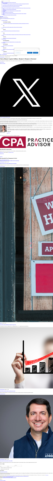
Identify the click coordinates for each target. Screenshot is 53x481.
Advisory (3, 8)
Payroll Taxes (17, 6)
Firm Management (5, 10)
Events (9, 13)
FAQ (27, 476)
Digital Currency (21, 34)
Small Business (17, 23)
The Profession (3, 11)
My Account (12, 2)
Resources (3, 46)
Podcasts (17, 13)
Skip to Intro (1, 16)
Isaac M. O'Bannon (2, 166)
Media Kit (18, 476)
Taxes (4, 5)
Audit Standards (23, 23)
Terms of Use (22, 476)
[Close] (38, 49)
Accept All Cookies (36, 52)
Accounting (4, 23)
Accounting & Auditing (4, 20)
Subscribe (1, 156)
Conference (3, 14)
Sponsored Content (20, 13)
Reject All (30, 52)
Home (2, 1)
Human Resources (9, 6)
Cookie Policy (25, 476)
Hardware (24, 34)
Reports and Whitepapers (13, 13)
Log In (5, 2)
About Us (3, 2)
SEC (28, 23)
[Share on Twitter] (26, 116)
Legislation (10, 5)
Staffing (20, 10)
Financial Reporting (9, 23)
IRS (8, 5)
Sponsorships (14, 477)
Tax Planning (20, 5)
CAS (6, 9)
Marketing (11, 10)
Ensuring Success (5, 477)
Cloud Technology (16, 34)
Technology (4, 34)
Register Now (2, 152)
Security (27, 34)
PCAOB (26, 23)
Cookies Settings (18, 52)
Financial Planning (9, 9)
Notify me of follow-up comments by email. (6, 467)
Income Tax (6, 5)
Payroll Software (14, 6)
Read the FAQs (2, 153)
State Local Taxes (16, 5)
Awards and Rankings (10, 12)
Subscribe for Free (8, 2)
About (8, 476)
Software (29, 34)
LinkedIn (4, 480)
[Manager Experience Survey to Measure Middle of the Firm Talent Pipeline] (9, 160)
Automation (12, 34)
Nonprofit (13, 23)
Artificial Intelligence (8, 34)
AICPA (9, 10)
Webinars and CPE (5, 13)
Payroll (4, 6)
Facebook (1, 480)
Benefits (6, 6)
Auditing (20, 23)
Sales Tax (13, 5)
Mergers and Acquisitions (15, 10)
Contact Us (10, 476)
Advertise (16, 476)
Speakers (12, 477)
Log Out (15, 2)
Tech (2, 7)
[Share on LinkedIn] (2, 63)
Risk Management (14, 9)
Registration (9, 477)
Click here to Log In (10, 152)
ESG (6, 23)
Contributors (24, 13)
